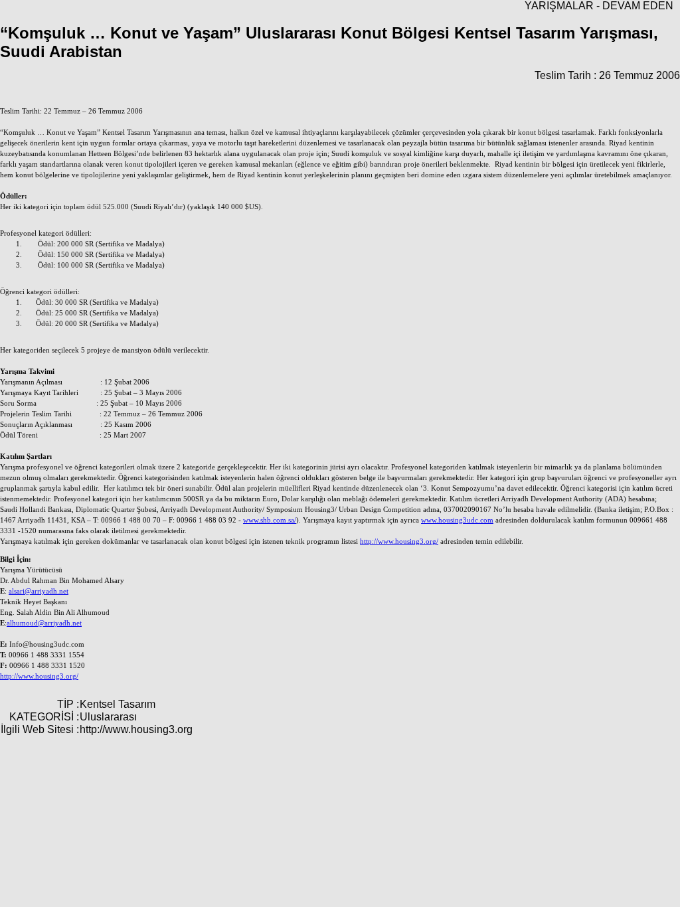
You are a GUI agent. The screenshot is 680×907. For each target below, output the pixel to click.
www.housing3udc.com (457, 520)
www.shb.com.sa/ (269, 520)
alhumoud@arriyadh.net (44, 623)
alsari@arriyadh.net (38, 591)
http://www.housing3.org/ (399, 541)
